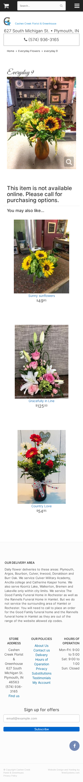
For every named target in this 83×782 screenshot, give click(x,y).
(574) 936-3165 (43, 39)
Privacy (41, 669)
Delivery (42, 655)
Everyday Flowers (29, 51)
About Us (41, 646)
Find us (14, 696)
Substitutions (41, 673)
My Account (41, 682)
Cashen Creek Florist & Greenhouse (35, 23)
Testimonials (41, 678)
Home (10, 51)
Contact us (41, 650)
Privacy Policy (10, 775)
